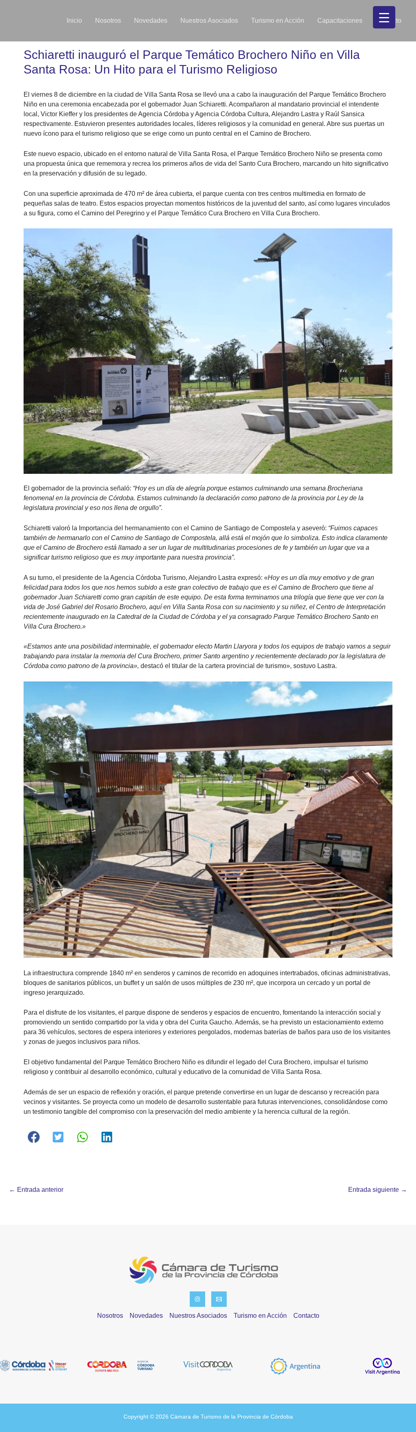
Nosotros (108, 20)
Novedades (150, 20)
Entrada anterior (36, 1189)
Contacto (306, 1315)
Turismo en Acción (277, 20)
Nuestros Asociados (209, 20)
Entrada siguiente (377, 1189)
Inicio (74, 20)
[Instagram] (197, 1299)
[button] (34, 1137)
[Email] (219, 1299)
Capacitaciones (339, 20)
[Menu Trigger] (384, 17)
